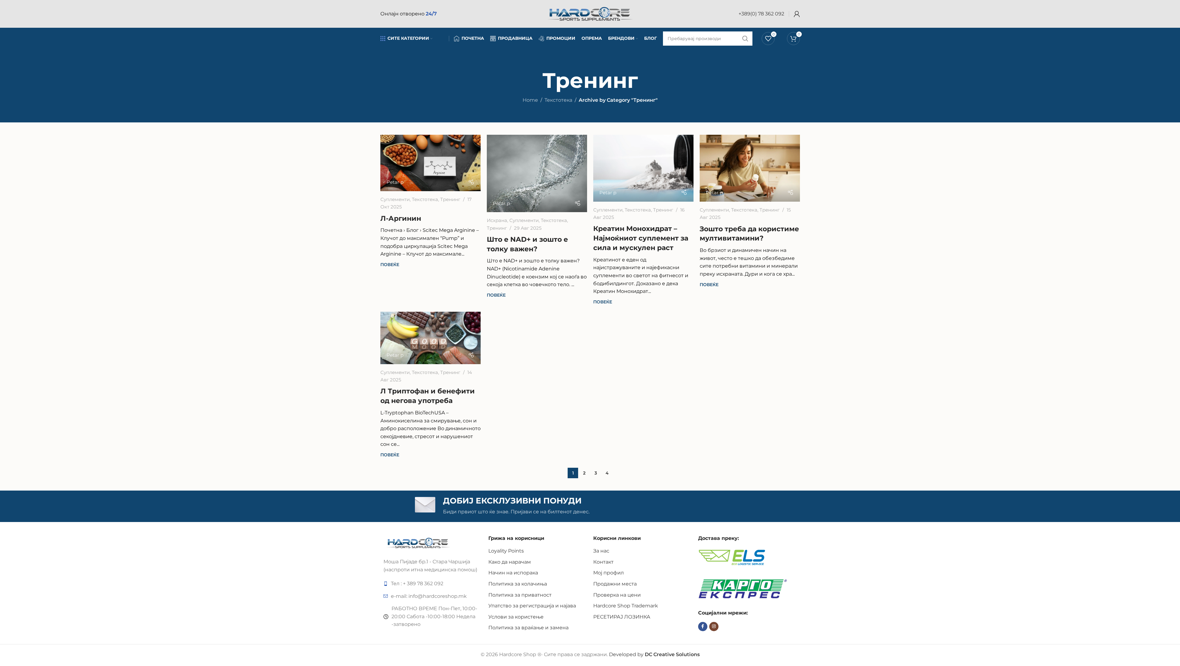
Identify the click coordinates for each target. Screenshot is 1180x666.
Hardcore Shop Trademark (625, 606)
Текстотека (558, 100)
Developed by (654, 654)
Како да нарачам (509, 562)
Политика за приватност (520, 595)
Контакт (603, 562)
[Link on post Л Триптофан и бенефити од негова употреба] (430, 338)
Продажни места (615, 584)
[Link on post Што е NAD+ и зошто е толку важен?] (537, 173)
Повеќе (389, 264)
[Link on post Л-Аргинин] (430, 163)
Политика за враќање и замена (528, 628)
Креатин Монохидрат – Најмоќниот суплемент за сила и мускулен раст (640, 238)
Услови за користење (516, 617)
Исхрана (497, 220)
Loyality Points (506, 551)
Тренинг (450, 199)
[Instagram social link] (713, 626)
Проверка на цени (617, 595)
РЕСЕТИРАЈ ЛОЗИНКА (621, 617)
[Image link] (418, 542)
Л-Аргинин (400, 218)
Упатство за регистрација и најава (532, 606)
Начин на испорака (513, 573)
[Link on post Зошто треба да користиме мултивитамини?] (750, 168)
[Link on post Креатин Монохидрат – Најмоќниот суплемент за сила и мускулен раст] (643, 168)
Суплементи (395, 199)
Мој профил (608, 573)
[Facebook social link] (702, 626)
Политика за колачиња (517, 584)
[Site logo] (590, 13)
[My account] (797, 14)
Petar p (395, 182)
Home (530, 100)
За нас (601, 551)
